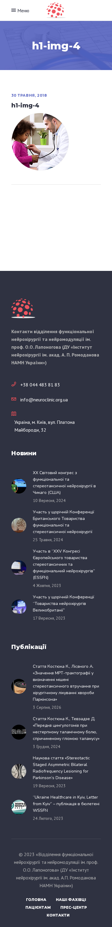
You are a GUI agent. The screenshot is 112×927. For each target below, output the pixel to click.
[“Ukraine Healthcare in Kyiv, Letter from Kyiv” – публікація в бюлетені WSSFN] (20, 807)
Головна (36, 899)
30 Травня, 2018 (29, 95)
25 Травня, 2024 (48, 539)
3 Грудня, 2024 (46, 746)
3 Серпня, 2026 (47, 707)
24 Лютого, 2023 (48, 818)
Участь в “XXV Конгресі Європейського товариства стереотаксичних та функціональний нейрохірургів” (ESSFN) (64, 564)
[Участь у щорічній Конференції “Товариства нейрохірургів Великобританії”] (20, 607)
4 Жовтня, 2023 (47, 585)
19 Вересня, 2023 (49, 785)
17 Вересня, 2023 (49, 618)
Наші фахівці (71, 899)
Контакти (58, 915)
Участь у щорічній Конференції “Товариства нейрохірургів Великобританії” (63, 603)
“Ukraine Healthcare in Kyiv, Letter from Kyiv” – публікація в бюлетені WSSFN (66, 803)
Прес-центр (73, 907)
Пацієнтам (38, 907)
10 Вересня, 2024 (49, 500)
